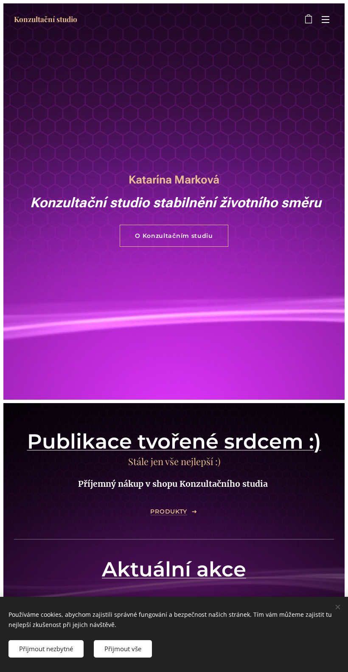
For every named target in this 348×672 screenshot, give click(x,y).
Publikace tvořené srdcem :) (174, 441)
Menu (325, 19)
